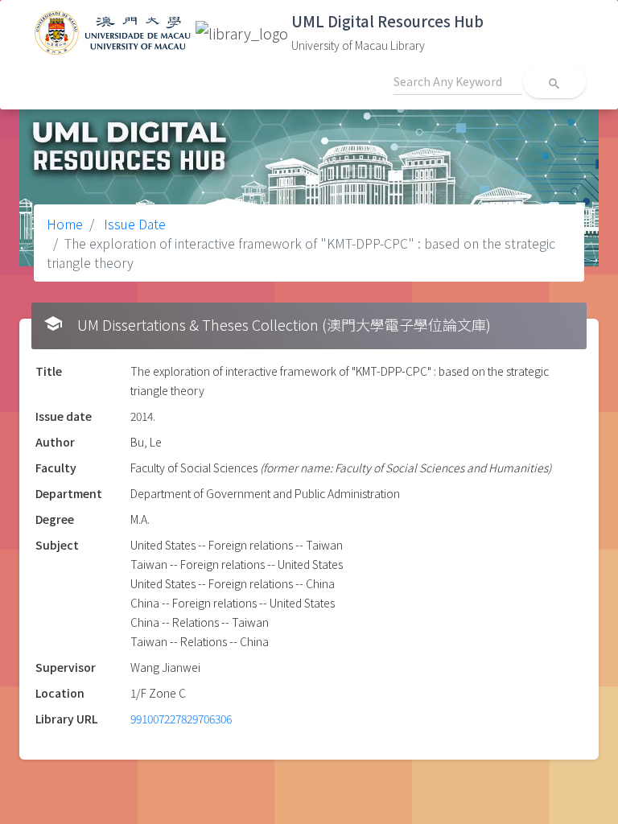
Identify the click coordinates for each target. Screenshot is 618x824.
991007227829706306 (181, 719)
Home (65, 223)
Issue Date (133, 223)
